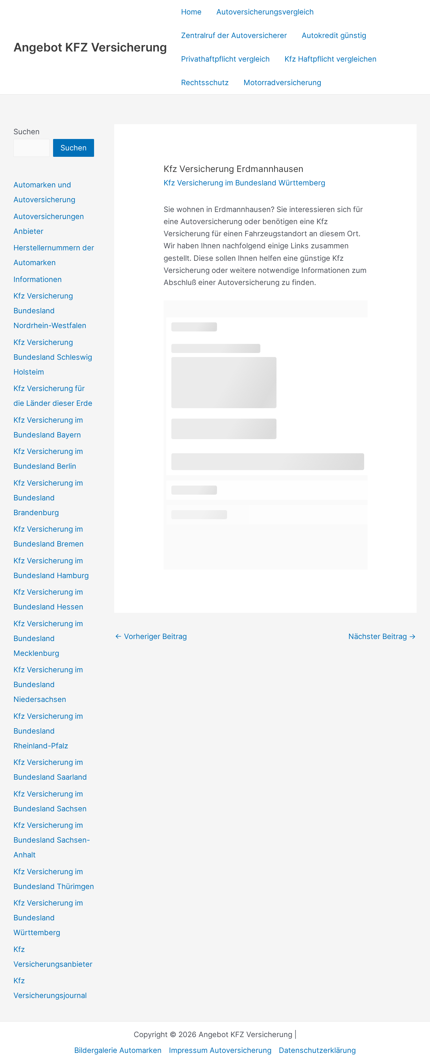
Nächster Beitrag (382, 636)
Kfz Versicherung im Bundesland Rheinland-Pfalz (48, 731)
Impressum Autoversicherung (220, 1050)
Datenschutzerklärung (317, 1050)
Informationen (37, 279)
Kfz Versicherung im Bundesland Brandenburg (48, 498)
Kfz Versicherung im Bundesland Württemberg (48, 917)
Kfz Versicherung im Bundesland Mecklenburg (48, 638)
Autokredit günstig (334, 35)
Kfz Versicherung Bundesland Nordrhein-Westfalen (49, 310)
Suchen (26, 131)
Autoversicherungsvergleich (265, 11)
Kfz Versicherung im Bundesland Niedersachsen (48, 684)
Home (191, 11)
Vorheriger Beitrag (151, 636)
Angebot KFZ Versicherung (90, 47)
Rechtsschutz (205, 82)
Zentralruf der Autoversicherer (234, 35)
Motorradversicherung (282, 82)
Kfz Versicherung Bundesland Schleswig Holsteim (52, 357)
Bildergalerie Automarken (118, 1050)
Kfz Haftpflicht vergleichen (331, 59)
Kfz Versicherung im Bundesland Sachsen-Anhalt (51, 840)
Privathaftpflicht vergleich (225, 59)
